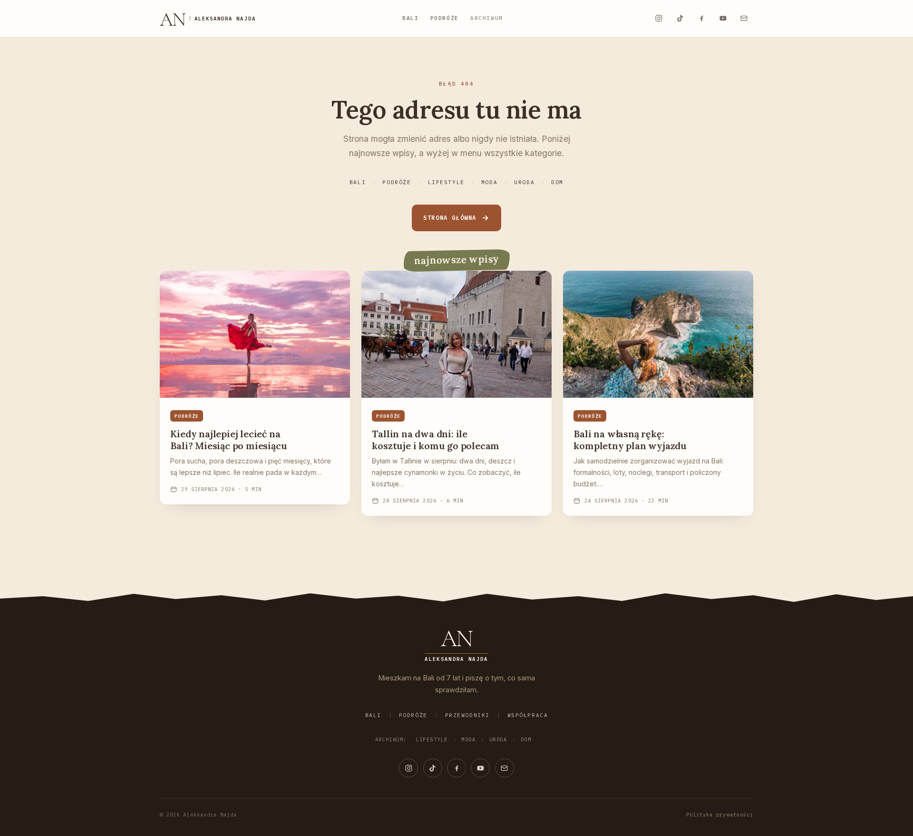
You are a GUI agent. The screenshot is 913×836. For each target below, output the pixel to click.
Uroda (524, 182)
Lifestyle (446, 182)
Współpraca (527, 715)
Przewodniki (467, 715)
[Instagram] (659, 19)
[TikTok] (680, 19)
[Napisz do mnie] (744, 19)
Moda (489, 182)
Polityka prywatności (719, 814)
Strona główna (449, 217)
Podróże (444, 18)
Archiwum (486, 18)
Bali (410, 18)
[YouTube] (723, 19)
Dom (557, 182)
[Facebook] (701, 19)
